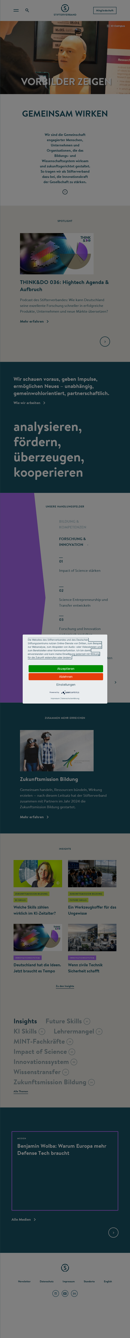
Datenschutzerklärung (70, 698)
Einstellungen (65, 684)
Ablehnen (66, 676)
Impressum (55, 698)
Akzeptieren (65, 668)
